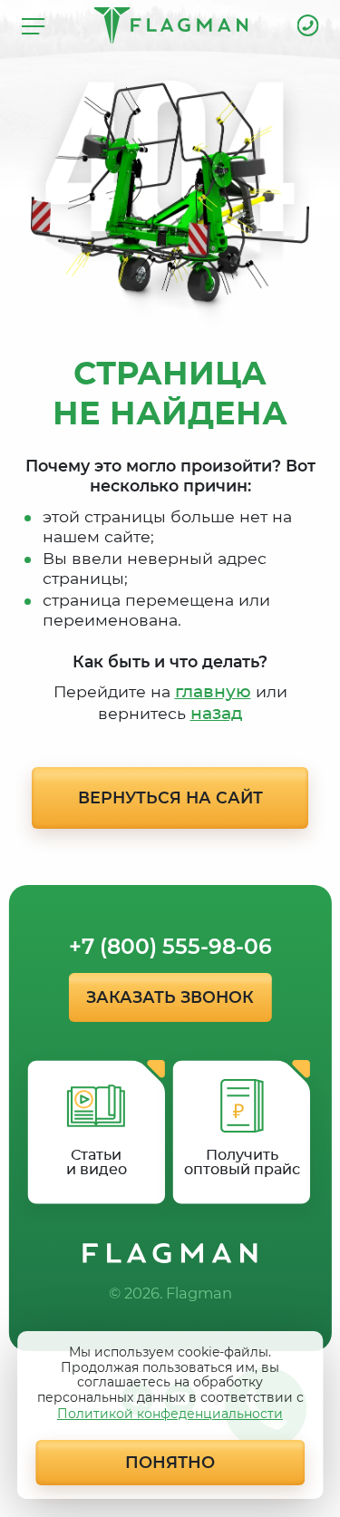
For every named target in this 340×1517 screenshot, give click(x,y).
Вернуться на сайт (170, 797)
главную (213, 692)
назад (216, 714)
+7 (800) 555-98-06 (308, 25)
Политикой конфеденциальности (170, 1413)
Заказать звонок (170, 996)
